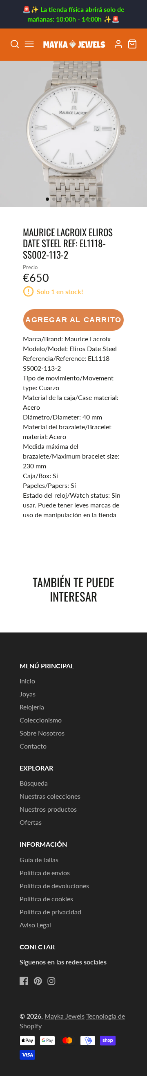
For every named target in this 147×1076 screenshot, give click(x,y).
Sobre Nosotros (42, 733)
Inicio (27, 681)
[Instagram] (51, 981)
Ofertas (31, 822)
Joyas (28, 694)
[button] (47, 199)
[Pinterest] (37, 981)
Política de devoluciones (54, 885)
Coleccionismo (41, 720)
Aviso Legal (35, 925)
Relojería (32, 707)
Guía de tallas (39, 859)
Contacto (33, 746)
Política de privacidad (50, 912)
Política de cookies (46, 899)
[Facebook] (24, 981)
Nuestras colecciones (50, 796)
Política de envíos (45, 872)
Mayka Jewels (65, 1016)
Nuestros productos (48, 809)
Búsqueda (34, 783)
